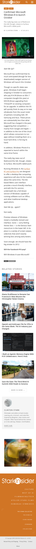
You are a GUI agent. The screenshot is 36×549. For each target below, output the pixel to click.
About (18, 546)
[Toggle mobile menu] (32, 2)
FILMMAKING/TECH (24, 496)
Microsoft (12, 261)
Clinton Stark (12, 30)
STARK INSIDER (27, 519)
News (6, 8)
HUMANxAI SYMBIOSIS (22, 504)
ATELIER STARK (27, 529)
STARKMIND (28, 524)
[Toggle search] (26, 2)
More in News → (18, 390)
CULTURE (29, 489)
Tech (11, 8)
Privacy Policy (23, 541)
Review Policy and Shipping (11, 541)
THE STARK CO (27, 515)
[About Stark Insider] (18, 453)
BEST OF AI (28, 493)
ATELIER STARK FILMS (22, 500)
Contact (30, 541)
